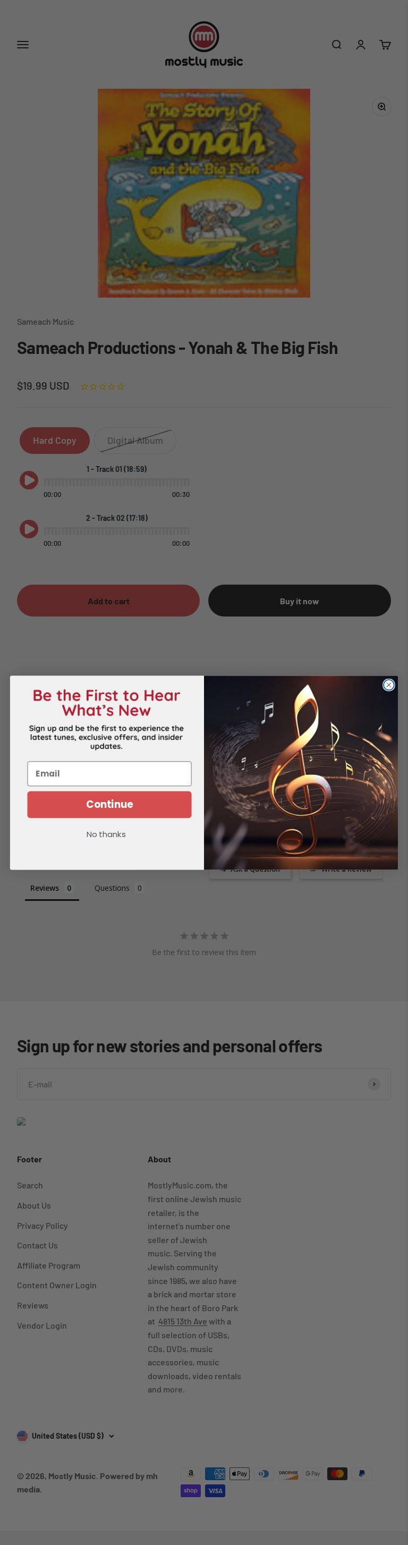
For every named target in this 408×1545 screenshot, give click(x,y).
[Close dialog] (389, 684)
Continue (109, 804)
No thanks (106, 835)
